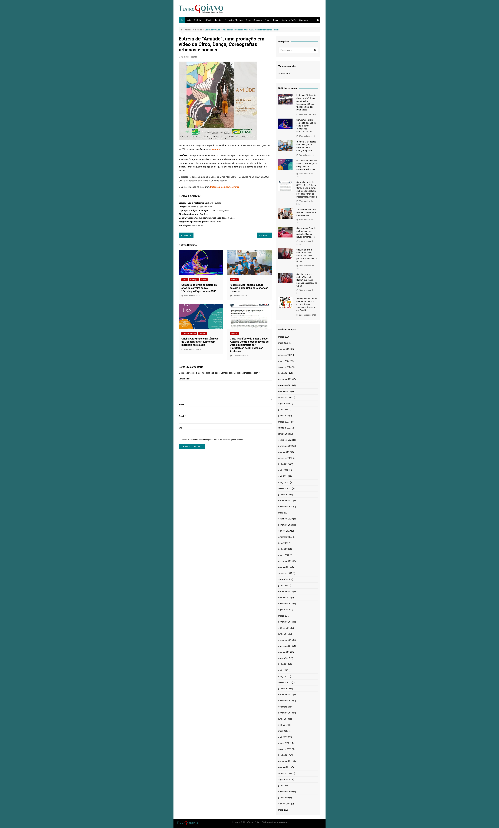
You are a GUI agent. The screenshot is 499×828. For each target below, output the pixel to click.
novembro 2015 (285, 646)
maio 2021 (283, 513)
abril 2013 (283, 725)
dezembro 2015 (285, 640)
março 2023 (283, 422)
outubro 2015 (284, 652)
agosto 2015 (284, 658)
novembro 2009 (285, 791)
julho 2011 (283, 785)
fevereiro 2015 (284, 682)
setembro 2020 (285, 537)
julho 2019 (283, 585)
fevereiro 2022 (284, 488)
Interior (218, 20)
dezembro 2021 (285, 500)
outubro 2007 (284, 803)
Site (180, 428)
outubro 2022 (284, 452)
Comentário (184, 379)
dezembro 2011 (285, 761)
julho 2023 (283, 409)
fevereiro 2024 (284, 367)
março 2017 (283, 616)
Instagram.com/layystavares (224, 187)
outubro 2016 (284, 628)
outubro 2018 (284, 597)
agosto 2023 (284, 403)
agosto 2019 (284, 579)
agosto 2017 (284, 609)
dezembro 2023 (285, 379)
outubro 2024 (284, 349)
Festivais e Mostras (233, 20)
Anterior (187, 235)
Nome (182, 404)
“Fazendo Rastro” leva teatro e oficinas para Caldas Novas (306, 212)
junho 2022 (283, 464)
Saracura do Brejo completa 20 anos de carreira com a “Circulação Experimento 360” (199, 288)
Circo (267, 20)
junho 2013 (283, 719)
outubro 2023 (284, 391)
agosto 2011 (284, 779)
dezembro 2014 (285, 694)
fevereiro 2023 (284, 428)
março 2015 (283, 676)
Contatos (303, 20)
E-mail (182, 416)
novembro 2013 (285, 713)
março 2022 (283, 482)
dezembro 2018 (285, 591)
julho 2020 (283, 543)
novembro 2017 (285, 603)
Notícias (234, 280)
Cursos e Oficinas (254, 20)
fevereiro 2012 (284, 749)
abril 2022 (283, 476)
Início (188, 20)
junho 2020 (283, 549)
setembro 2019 (285, 573)
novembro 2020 (285, 525)
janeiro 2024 (284, 373)
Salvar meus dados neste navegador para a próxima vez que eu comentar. (214, 440)
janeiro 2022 (284, 494)
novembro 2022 (285, 446)
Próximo (263, 235)
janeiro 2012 (284, 755)
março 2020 (283, 555)
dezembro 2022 (285, 440)
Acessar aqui (284, 73)
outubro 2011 (284, 767)
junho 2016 (283, 634)
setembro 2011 (285, 773)
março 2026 (283, 337)
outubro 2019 (284, 567)
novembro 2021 (285, 506)
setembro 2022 (285, 458)
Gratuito (197, 20)
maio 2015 (283, 670)
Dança (275, 20)
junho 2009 (283, 797)
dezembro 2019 (285, 561)
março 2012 (283, 743)
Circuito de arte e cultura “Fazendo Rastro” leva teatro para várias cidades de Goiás (306, 256)
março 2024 (283, 361)
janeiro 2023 (284, 434)
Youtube (216, 149)
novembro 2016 (285, 622)
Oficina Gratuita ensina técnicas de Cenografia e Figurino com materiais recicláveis (199, 341)
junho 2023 (283, 415)
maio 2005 (283, 810)
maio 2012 (283, 731)
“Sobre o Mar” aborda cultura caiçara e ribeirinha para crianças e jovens (249, 288)
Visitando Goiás (289, 20)
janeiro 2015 (284, 688)
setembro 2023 (285, 397)
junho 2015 (283, 664)
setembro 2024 (285, 355)
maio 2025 (283, 343)
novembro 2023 (285, 385)
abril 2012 (283, 737)
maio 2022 (283, 470)
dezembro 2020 (285, 519)
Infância (208, 20)
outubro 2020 (284, 531)
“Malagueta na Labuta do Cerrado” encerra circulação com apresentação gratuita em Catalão (306, 304)
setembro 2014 (285, 707)
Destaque (193, 280)
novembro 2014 (285, 700)
